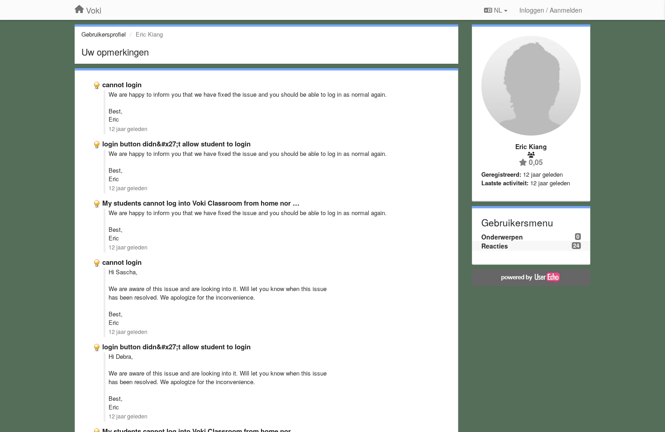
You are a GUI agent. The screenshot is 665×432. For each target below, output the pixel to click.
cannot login (122, 84)
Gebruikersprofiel (103, 34)
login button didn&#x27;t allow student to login (176, 144)
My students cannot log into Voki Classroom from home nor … (200, 203)
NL (498, 9)
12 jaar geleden (128, 129)
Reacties (494, 245)
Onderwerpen (502, 236)
